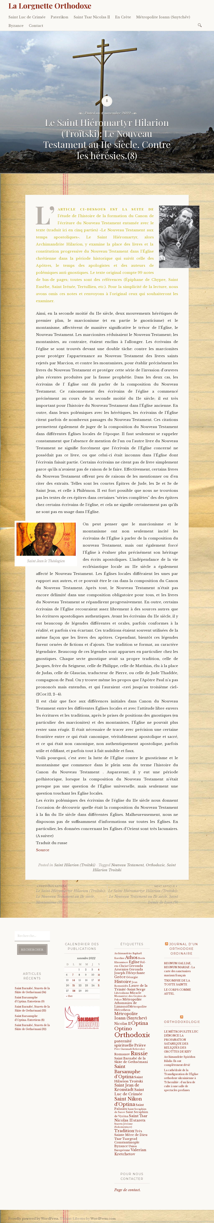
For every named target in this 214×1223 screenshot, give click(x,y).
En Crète (123, 17)
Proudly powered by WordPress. (33, 1218)
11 (99, 975)
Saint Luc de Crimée (27, 17)
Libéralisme (121, 992)
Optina (139, 1023)
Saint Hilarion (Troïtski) (74, 865)
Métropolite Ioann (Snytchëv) (163, 17)
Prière (140, 1045)
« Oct (69, 996)
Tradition (124, 1130)
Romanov (122, 1054)
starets (139, 1120)
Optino (123, 1028)
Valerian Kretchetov (130, 1152)
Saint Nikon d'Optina (128, 1101)
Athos (131, 957)
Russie (139, 1053)
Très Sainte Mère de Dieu (130, 1133)
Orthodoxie (155, 865)
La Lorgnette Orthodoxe (49, 5)
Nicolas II (122, 1024)
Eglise (134, 962)
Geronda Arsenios (128, 967)
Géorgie (132, 977)
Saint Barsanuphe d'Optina (127, 1071)
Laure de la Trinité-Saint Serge (131, 987)
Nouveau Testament (127, 865)
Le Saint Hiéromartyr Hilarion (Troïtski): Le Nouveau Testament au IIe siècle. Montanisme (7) (71, 895)
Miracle (135, 993)
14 (73, 980)
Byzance (16, 26)
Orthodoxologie (182, 1022)
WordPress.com (103, 1218)
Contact (36, 26)
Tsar (118, 1139)
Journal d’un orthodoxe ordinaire (183, 948)
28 (73, 991)
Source (42, 850)
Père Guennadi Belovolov (129, 1049)
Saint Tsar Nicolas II (92, 17)
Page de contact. (127, 1190)
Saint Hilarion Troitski (128, 1079)
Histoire (122, 981)
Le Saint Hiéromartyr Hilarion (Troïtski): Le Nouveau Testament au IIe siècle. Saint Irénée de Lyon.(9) (143, 895)
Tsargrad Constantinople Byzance (126, 1142)
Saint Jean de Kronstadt (126, 1087)
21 (73, 985)
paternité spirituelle (124, 1043)
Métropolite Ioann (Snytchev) (130, 1015)
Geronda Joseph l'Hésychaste (129, 971)
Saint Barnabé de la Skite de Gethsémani (131, 1060)
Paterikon (59, 17)
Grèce (120, 977)
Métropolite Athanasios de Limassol (128, 1003)
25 (99, 985)
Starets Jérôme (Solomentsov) (123, 1125)
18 (99, 980)
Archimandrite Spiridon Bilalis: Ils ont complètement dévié (179, 1060)
